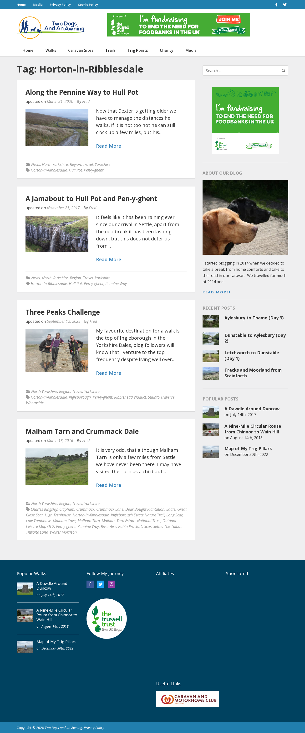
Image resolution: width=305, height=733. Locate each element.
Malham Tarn (88, 520)
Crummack (85, 509)
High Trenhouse (58, 515)
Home (21, 4)
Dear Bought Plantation (144, 509)
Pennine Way (116, 283)
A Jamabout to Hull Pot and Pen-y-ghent (91, 198)
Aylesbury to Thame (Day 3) (254, 318)
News (35, 164)
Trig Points (137, 50)
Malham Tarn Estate (118, 520)
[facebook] (276, 4)
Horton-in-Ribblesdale (49, 170)
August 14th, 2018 (246, 437)
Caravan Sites (80, 50)
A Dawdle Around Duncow (252, 408)
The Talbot (173, 526)
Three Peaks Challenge (62, 312)
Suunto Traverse (161, 397)
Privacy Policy (60, 4)
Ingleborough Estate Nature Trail (137, 515)
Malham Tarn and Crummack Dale (82, 431)
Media (38, 4)
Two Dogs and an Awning (63, 727)
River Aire (108, 526)
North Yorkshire (55, 164)
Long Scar (174, 515)
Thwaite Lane (37, 532)
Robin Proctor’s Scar (134, 526)
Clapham (66, 509)
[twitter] (284, 4)
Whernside (35, 402)
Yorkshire (102, 164)
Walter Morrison (63, 532)
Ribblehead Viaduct (130, 397)
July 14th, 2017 (243, 414)
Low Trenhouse (38, 520)
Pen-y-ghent (93, 170)
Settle (157, 526)
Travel (88, 164)
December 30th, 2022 (249, 454)
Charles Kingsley (44, 509)
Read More (108, 146)
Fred (86, 101)
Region (75, 164)
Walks (51, 50)
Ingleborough (80, 397)
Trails (110, 50)
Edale (170, 509)
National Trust (149, 520)
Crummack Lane (109, 509)
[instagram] (111, 584)
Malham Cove (64, 520)
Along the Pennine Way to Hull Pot (81, 92)
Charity (166, 50)
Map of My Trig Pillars (248, 448)
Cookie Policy (88, 4)
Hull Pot (75, 170)
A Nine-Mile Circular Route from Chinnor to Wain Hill (252, 429)
